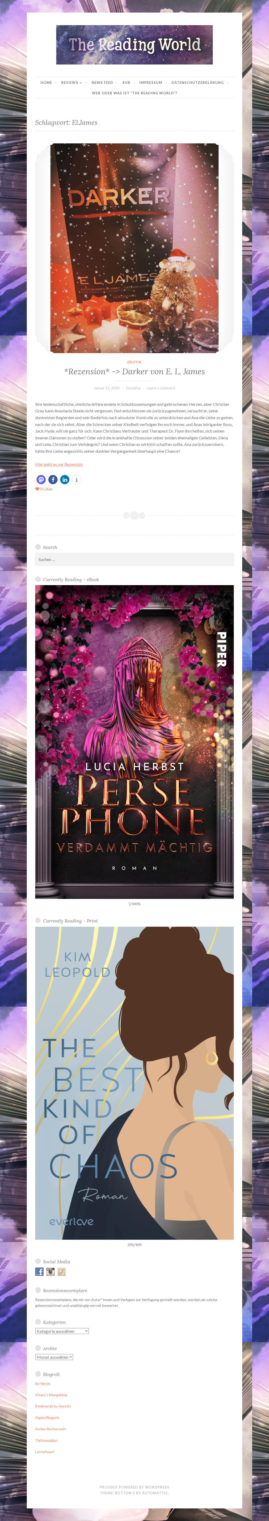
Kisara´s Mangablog (51, 1395)
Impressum (150, 82)
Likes (46, 488)
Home (46, 82)
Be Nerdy (42, 1383)
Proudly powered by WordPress (134, 1487)
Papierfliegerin (47, 1417)
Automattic (155, 1493)
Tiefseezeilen (46, 1440)
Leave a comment (161, 388)
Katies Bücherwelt (50, 1429)
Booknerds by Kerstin (53, 1406)
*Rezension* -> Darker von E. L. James (134, 371)
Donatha (133, 388)
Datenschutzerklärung (198, 82)
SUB (126, 82)
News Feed (102, 82)
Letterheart (45, 1451)
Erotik (134, 362)
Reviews (69, 82)
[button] (41, 479)
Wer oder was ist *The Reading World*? (134, 93)
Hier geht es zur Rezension (59, 464)
